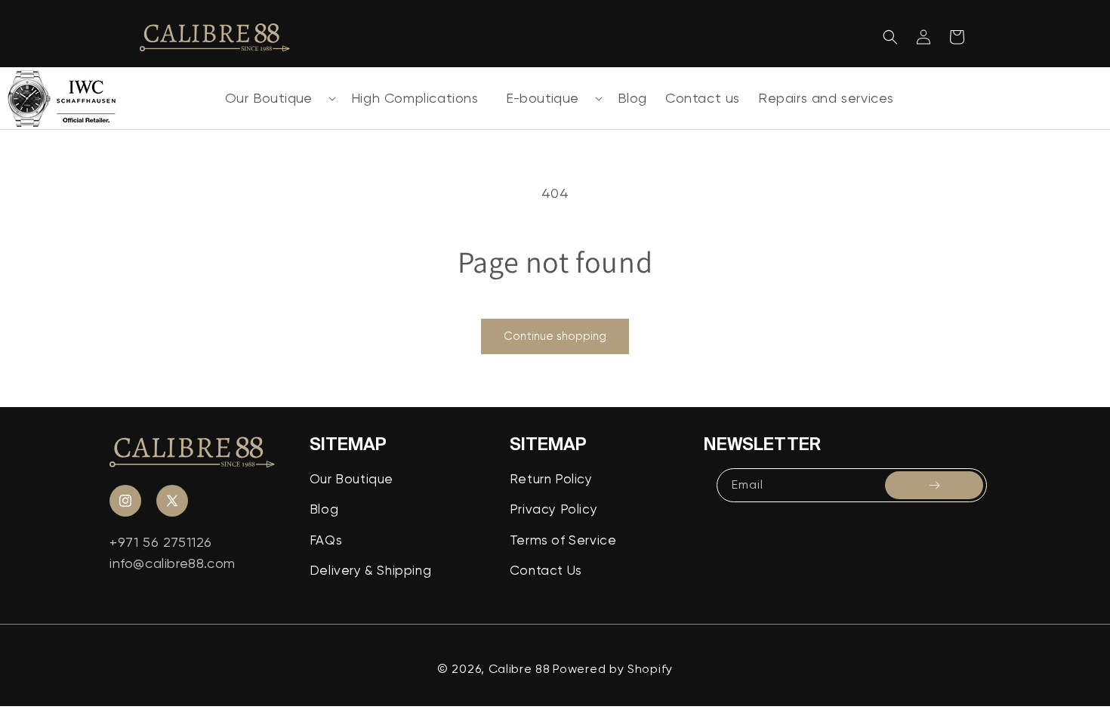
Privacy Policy (553, 509)
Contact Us (546, 570)
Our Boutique (269, 98)
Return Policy (551, 478)
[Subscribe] (934, 485)
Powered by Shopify (613, 669)
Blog (324, 509)
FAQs (326, 540)
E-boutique (542, 98)
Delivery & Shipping (370, 570)
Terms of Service (563, 540)
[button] (274, 98)
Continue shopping (555, 336)
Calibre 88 (519, 669)
